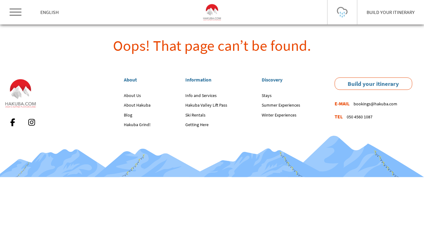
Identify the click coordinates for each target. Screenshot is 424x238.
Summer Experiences (281, 105)
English (49, 12)
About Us (132, 95)
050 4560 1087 (359, 117)
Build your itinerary (373, 83)
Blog (128, 115)
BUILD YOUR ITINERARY (391, 12)
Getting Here (197, 124)
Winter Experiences (279, 115)
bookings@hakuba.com (375, 104)
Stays (267, 95)
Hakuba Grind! (137, 124)
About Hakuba (137, 105)
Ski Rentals (195, 115)
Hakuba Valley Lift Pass (206, 105)
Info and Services (201, 95)
